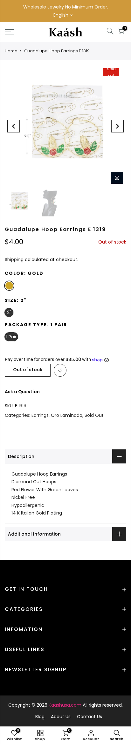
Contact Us (89, 716)
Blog (40, 716)
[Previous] (13, 126)
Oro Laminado (66, 415)
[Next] (117, 126)
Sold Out (94, 415)
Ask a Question (22, 391)
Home (11, 51)
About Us (61, 716)
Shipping (14, 259)
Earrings (40, 415)
